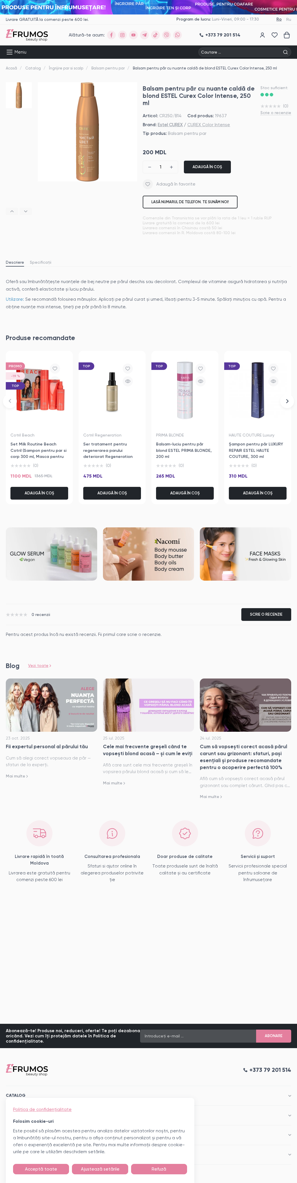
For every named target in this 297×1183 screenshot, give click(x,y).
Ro (279, 19)
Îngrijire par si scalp (66, 68)
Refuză (159, 1169)
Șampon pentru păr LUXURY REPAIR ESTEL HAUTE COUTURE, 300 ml (256, 450)
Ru (288, 19)
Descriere (15, 262)
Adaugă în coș (207, 167)
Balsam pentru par (108, 68)
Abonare (273, 1036)
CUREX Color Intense (208, 124)
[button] (12, 211)
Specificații (40, 262)
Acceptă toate (41, 1169)
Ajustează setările (100, 1169)
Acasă (11, 68)
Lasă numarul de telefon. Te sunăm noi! (190, 202)
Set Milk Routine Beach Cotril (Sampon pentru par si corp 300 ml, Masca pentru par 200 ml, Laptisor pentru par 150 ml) (38, 457)
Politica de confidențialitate (42, 1109)
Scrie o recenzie (275, 112)
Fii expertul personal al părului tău (47, 746)
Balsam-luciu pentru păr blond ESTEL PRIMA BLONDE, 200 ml (184, 450)
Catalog (33, 68)
